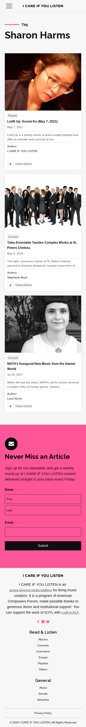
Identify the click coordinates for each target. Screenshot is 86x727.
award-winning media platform (30, 590)
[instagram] (43, 621)
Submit (43, 545)
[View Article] (43, 111)
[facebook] (38, 621)
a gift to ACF (70, 612)
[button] (9, 6)
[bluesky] (47, 621)
